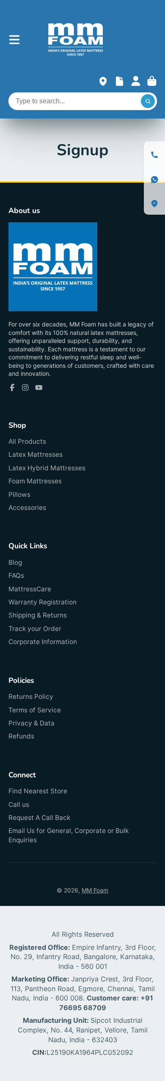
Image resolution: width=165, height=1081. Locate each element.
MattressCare (29, 589)
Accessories (27, 508)
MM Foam (95, 890)
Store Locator (103, 81)
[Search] (148, 101)
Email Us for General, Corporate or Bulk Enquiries (68, 835)
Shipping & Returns (37, 615)
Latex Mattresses (35, 454)
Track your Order (34, 629)
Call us (18, 805)
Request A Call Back (39, 818)
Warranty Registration (42, 602)
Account (136, 81)
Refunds (21, 736)
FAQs (16, 576)
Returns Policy (30, 697)
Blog (15, 562)
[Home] (75, 39)
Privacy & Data (31, 723)
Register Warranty (119, 81)
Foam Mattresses (35, 481)
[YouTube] (39, 387)
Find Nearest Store (37, 791)
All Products (27, 441)
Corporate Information (42, 642)
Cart (152, 81)
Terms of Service (34, 710)
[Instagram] (25, 387)
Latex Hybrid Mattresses (46, 468)
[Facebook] (12, 387)
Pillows (19, 495)
